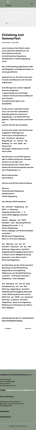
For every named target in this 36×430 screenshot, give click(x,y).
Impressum (4, 411)
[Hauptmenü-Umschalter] (32, 4)
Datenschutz (5, 417)
